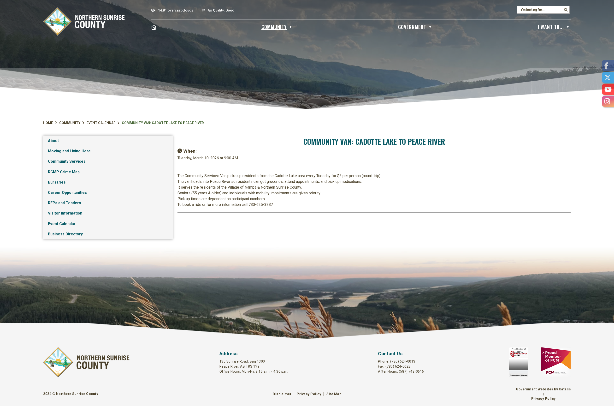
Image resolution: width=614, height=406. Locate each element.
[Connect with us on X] (608, 77)
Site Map (333, 394)
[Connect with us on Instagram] (608, 101)
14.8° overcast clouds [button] (175, 10)
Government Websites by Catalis (543, 389)
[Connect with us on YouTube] (608, 89)
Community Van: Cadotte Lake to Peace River (163, 123)
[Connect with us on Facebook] (608, 65)
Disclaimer (282, 394)
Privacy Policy (309, 394)
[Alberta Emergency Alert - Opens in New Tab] (518, 376)
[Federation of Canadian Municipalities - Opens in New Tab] (556, 376)
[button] (565, 9)
